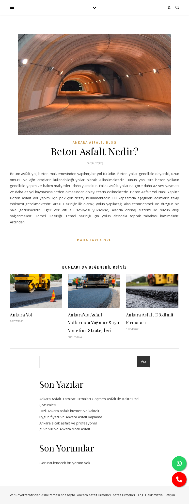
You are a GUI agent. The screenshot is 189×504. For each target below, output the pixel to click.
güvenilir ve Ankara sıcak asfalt (64, 428)
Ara (143, 361)
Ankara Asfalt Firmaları (94, 495)
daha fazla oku (94, 240)
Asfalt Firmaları (124, 495)
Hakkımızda (154, 495)
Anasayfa (68, 495)
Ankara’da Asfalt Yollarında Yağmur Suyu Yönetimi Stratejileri (93, 322)
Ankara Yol (21, 315)
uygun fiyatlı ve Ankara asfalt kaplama (70, 416)
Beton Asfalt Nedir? (95, 151)
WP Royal (17, 495)
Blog (111, 142)
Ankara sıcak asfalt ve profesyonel (68, 423)
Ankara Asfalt (88, 142)
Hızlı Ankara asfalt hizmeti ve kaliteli (69, 410)
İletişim (170, 495)
